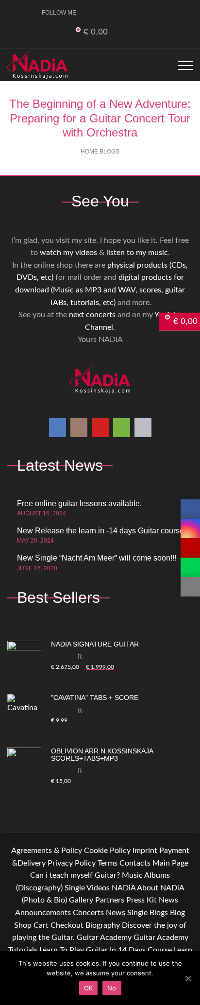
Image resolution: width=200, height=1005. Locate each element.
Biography (102, 925)
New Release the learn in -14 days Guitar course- (101, 531)
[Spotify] (140, 12)
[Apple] (156, 12)
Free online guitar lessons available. (79, 503)
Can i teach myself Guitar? (75, 875)
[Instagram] (108, 12)
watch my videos (68, 252)
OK (88, 988)
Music (132, 875)
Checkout (66, 925)
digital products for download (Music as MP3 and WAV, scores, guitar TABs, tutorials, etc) (100, 289)
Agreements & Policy (46, 850)
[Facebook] (92, 12)
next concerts (92, 315)
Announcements (43, 913)
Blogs (159, 913)
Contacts (134, 863)
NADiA (123, 888)
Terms (107, 863)
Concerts (88, 913)
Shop (23, 925)
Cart (41, 925)
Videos (98, 888)
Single (75, 888)
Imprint (145, 850)
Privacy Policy (72, 863)
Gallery (81, 900)
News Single (127, 913)
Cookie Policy (107, 850)
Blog (177, 913)
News (168, 900)
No (112, 988)
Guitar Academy (104, 937)
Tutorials (22, 950)
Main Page (170, 863)
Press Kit (141, 900)
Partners (109, 900)
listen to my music (137, 252)
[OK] (188, 978)
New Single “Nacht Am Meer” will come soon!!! (96, 558)
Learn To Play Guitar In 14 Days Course (105, 950)
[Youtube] (124, 12)
